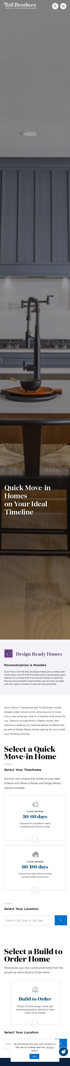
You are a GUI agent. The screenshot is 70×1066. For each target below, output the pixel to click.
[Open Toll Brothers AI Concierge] (63, 1051)
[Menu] (63, 6)
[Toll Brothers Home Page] (20, 7)
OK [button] (34, 1056)
